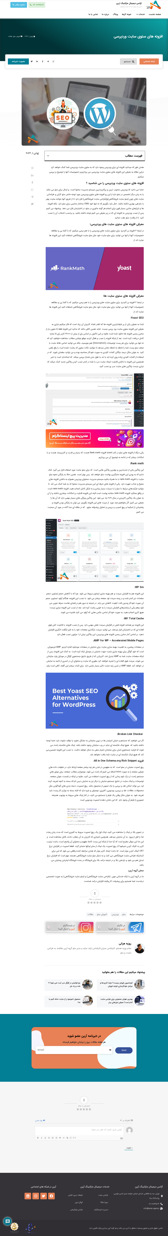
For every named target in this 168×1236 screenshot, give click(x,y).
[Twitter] (43, 1196)
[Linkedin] (28, 1196)
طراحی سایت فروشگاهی (95, 199)
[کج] (41, 1137)
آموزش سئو (16, 36)
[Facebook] (51, 1196)
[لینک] (67, 1137)
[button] (48, 156)
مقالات (10, 36)
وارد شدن (39, 1120)
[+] (74, 1138)
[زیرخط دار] (45, 1137)
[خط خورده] (49, 1137)
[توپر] (38, 1137)
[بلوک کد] (63, 1137)
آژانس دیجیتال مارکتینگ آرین (129, 3)
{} (71, 1138)
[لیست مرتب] (52, 1137)
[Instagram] (35, 1196)
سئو (124, 914)
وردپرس (115, 914)
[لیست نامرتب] (56, 1137)
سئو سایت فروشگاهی (118, 199)
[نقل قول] (60, 1137)
